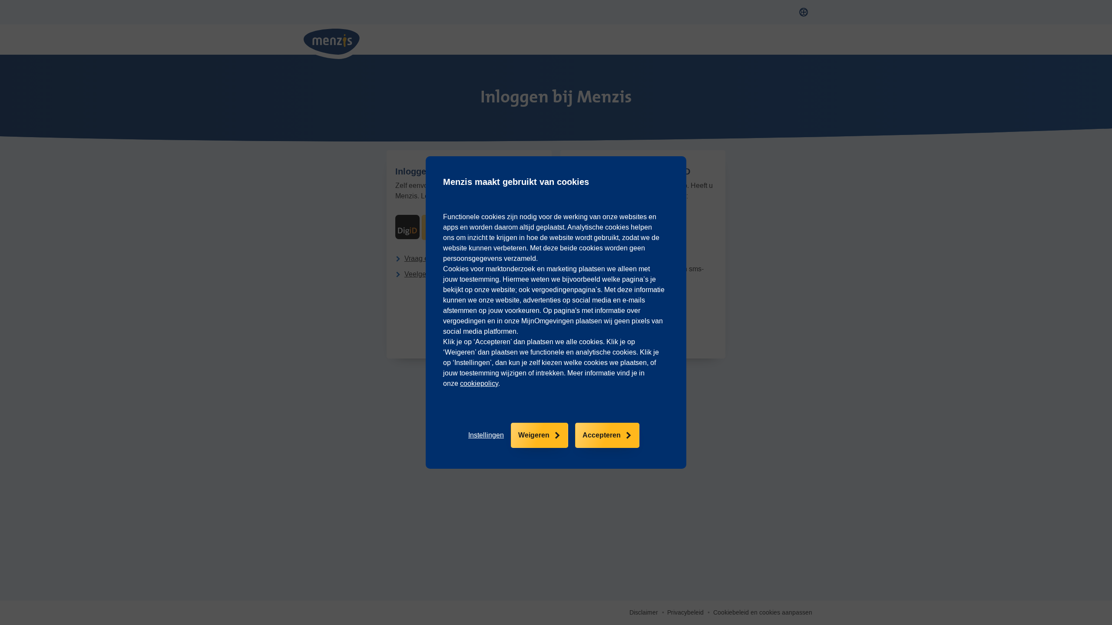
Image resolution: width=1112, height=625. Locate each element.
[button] (486, 435)
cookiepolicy (479, 383)
